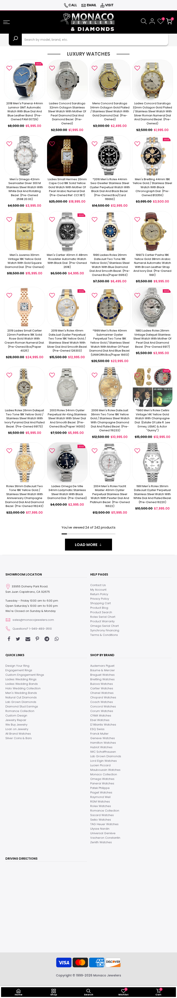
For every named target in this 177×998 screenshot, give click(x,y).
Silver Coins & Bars (18, 738)
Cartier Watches (101, 688)
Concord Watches (103, 706)
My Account (98, 590)
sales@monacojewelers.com (33, 620)
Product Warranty (102, 621)
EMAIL (91, 5)
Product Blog (99, 608)
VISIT (109, 5)
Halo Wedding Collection (23, 688)
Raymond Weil (100, 797)
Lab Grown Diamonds (20, 702)
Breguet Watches (102, 675)
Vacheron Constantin (105, 838)
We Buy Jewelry (16, 725)
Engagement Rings (18, 670)
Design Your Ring (17, 666)
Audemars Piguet (102, 666)
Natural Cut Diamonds (21, 697)
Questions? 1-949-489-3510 (32, 629)
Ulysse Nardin (99, 829)
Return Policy (99, 594)
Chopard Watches (103, 697)
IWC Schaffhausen (103, 752)
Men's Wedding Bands (21, 693)
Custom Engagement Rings (24, 675)
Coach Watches (101, 702)
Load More (86, 544)
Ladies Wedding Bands (21, 684)
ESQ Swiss (97, 729)
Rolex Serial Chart (102, 617)
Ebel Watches (99, 720)
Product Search (101, 612)
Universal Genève (102, 833)
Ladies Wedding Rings (20, 679)
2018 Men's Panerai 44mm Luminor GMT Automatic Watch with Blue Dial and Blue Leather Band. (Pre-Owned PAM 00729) (24, 111)
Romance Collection (19, 711)
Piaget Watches (101, 792)
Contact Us (98, 585)
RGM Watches (100, 801)
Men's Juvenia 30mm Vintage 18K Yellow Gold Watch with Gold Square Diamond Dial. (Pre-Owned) (24, 261)
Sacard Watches (102, 815)
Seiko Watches (100, 820)
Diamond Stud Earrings (21, 706)
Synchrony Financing (104, 630)
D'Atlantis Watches (103, 725)
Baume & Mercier (102, 670)
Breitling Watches (102, 679)
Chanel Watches (102, 693)
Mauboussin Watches (105, 770)
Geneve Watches (102, 738)
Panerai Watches (102, 783)
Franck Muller (99, 734)
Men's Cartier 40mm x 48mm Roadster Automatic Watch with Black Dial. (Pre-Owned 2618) (67, 261)
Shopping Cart (100, 603)
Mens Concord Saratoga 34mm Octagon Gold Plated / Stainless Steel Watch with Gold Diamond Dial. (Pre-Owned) (110, 111)
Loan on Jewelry (16, 729)
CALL (72, 5)
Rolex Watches (100, 806)
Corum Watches (101, 711)
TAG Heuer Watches (104, 824)
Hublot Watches (101, 747)
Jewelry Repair (15, 720)
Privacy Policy (99, 599)
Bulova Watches (101, 684)
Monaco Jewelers (107, 975)
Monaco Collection (103, 774)
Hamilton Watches (103, 743)
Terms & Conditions (104, 635)
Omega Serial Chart (104, 626)
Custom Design (16, 715)
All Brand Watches (18, 734)
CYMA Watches (100, 715)
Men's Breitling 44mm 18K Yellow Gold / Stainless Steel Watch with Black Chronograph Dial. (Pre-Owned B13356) (152, 187)
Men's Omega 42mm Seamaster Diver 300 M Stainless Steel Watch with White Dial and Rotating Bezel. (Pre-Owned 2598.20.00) (24, 189)
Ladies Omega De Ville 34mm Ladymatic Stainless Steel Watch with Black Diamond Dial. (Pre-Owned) (67, 492)
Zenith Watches (101, 842)
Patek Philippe (100, 788)
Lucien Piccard (100, 765)
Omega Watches (102, 779)
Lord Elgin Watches (103, 761)
